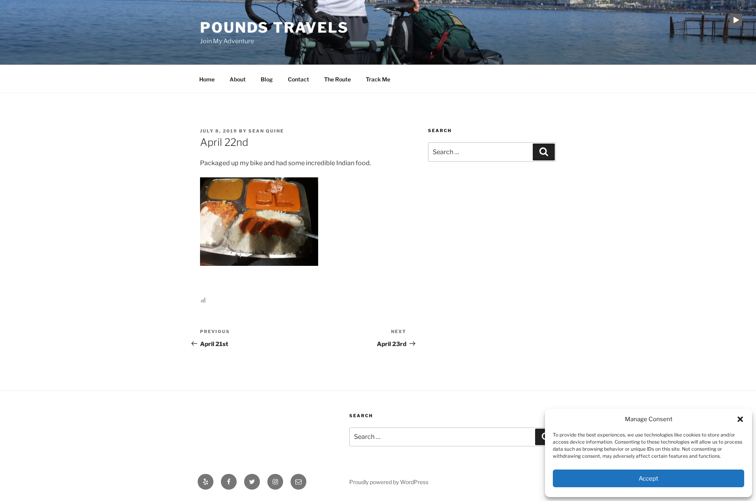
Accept (648, 478)
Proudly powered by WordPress (388, 482)
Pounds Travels (274, 27)
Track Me (378, 79)
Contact (298, 79)
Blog (267, 79)
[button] (740, 419)
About (238, 79)
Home (207, 79)
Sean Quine (266, 131)
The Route (337, 79)
